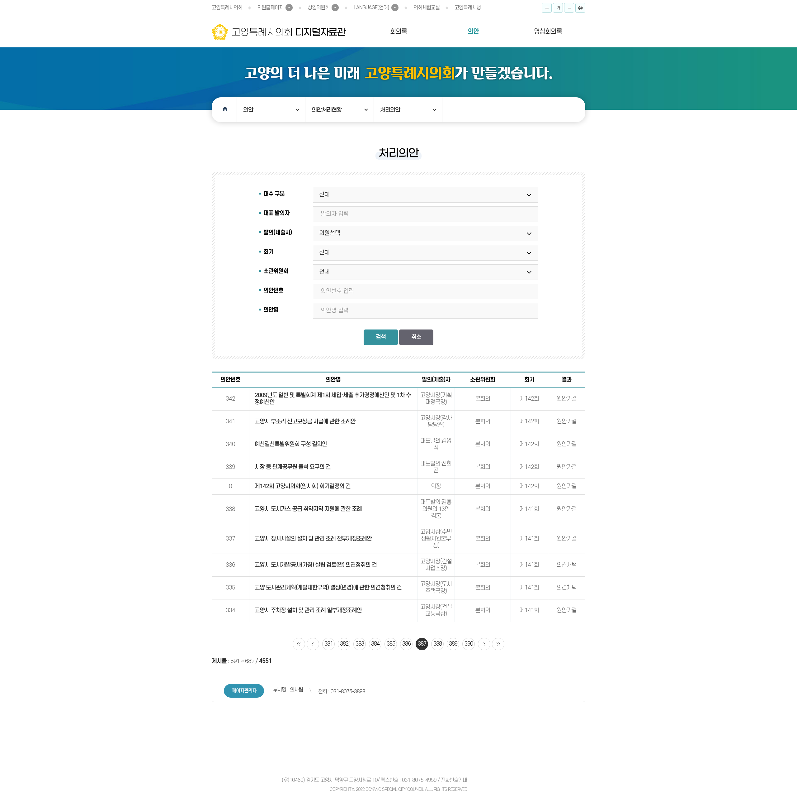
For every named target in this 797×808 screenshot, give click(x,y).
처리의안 (390, 110)
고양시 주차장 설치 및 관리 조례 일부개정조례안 (308, 610)
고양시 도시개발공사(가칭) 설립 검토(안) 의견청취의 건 (316, 565)
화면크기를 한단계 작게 (569, 8)
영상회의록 (548, 31)
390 (469, 644)
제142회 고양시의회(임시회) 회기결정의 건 (303, 486)
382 (344, 644)
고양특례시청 (468, 8)
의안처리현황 (327, 110)
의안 (473, 31)
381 (328, 644)
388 (437, 644)
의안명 (270, 310)
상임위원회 (318, 8)
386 (406, 644)
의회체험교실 (426, 8)
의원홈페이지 (270, 8)
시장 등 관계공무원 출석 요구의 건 (293, 467)
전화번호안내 (454, 780)
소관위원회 (275, 271)
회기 (268, 252)
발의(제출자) (277, 232)
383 (360, 644)
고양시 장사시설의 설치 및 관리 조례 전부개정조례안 (313, 539)
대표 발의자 (276, 213)
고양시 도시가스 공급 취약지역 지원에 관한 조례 (308, 509)
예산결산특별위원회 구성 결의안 (291, 444)
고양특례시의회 (227, 8)
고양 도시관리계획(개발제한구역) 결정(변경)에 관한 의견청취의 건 (328, 587)
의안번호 (273, 290)
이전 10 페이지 (313, 644)
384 (375, 644)
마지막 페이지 (498, 644)
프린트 (580, 8)
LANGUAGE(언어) (371, 8)
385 (391, 644)
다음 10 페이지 (484, 644)
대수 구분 (274, 194)
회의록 (398, 31)
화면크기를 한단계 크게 (547, 8)
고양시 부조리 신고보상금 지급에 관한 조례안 (305, 421)
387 (422, 644)
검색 (381, 337)
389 (453, 644)
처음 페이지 (299, 644)
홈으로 (224, 109)
